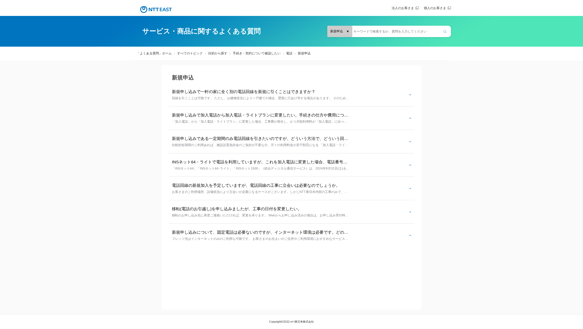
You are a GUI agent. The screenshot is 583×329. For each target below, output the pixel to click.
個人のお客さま (435, 8)
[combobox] (389, 31)
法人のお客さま (403, 8)
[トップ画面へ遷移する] (156, 9)
